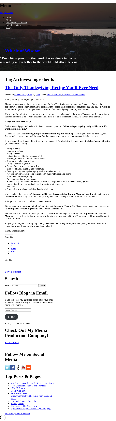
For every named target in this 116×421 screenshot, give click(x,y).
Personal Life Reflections (73, 94)
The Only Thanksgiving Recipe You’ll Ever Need (51, 87)
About (8, 20)
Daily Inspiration (13, 25)
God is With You (18, 391)
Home (8, 17)
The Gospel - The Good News (24, 406)
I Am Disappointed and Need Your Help (29, 385)
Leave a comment (13, 272)
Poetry (8, 27)
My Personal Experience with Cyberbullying (31, 408)
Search (8, 285)
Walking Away (17, 403)
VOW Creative (12, 342)
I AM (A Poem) (18, 388)
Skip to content (6, 12)
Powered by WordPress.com (17, 413)
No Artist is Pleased (19, 393)
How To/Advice (54, 94)
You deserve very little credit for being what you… (33, 383)
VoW (38, 94)
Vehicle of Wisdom (23, 50)
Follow (11, 317)
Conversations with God (16, 22)
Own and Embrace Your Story (24, 401)
